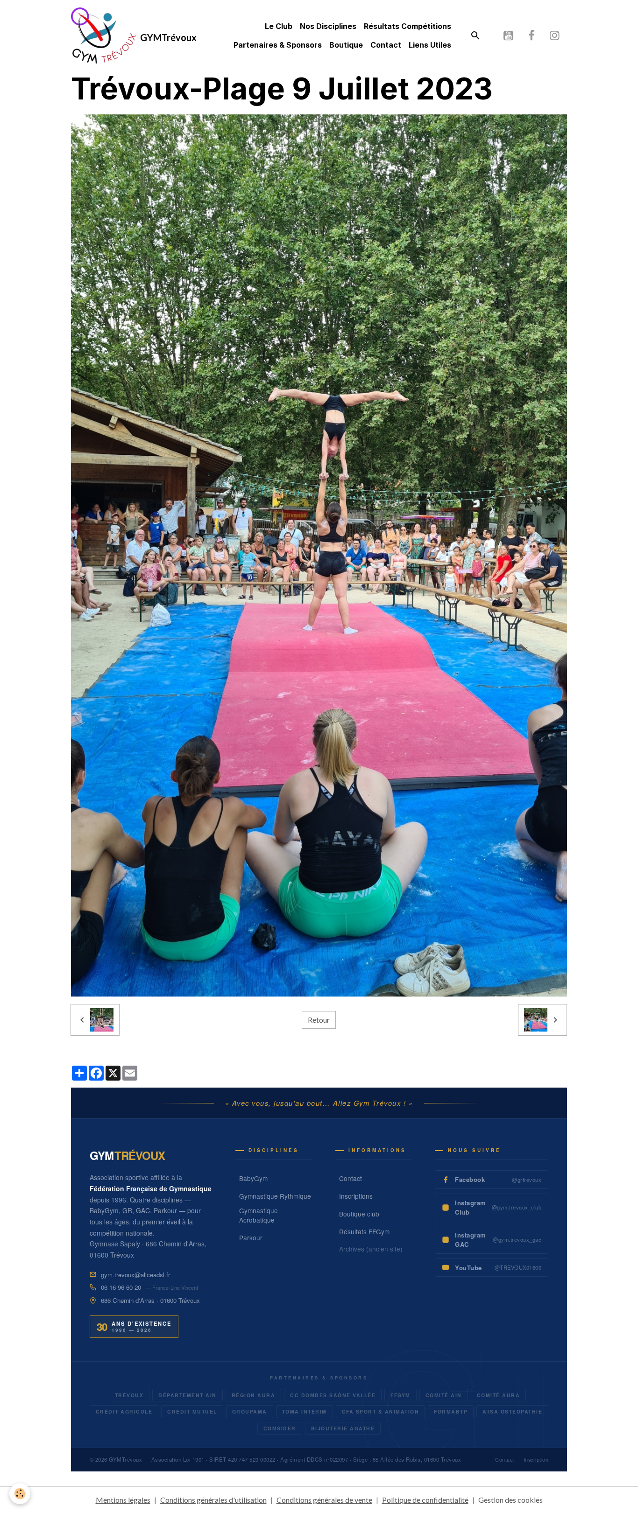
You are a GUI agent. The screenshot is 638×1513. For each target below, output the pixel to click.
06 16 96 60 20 (121, 1287)
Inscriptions (356, 1196)
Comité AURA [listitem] (498, 1395)
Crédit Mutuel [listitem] (192, 1411)
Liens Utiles (430, 44)
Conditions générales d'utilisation (213, 1499)
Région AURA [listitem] (254, 1395)
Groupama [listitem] (249, 1411)
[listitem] (491, 1179)
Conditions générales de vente (324, 1499)
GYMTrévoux (125, 1459)
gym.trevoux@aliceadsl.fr (135, 1274)
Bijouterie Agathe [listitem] (343, 1428)
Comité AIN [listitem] (443, 1395)
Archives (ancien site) (371, 1248)
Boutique (346, 44)
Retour (319, 1019)
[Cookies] (19, 1493)
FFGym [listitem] (400, 1395)
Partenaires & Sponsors (278, 44)
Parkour (250, 1237)
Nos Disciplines (328, 26)
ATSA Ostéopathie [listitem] (512, 1411)
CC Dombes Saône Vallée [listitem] (333, 1395)
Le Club (278, 26)
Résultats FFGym (364, 1231)
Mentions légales (123, 1499)
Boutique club (359, 1213)
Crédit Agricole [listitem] (124, 1411)
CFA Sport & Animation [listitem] (380, 1411)
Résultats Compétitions (407, 26)
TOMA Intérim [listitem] (304, 1411)
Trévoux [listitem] (129, 1395)
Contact (385, 44)
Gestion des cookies (510, 1499)
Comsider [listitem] (279, 1428)
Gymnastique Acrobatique (258, 1215)
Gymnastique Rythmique (275, 1196)
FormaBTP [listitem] (451, 1411)
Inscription (536, 1459)
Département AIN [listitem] (187, 1395)
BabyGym (253, 1178)
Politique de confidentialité (425, 1499)
